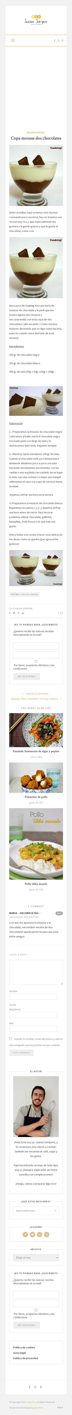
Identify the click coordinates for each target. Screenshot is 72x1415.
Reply (59, 913)
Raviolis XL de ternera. (37, 693)
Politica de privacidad (25, 1358)
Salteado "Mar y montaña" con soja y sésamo (35, 698)
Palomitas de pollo (36, 797)
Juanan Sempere (22, 608)
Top (59, 1407)
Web (11, 1023)
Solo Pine (31, 1402)
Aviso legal (19, 1353)
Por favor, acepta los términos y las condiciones (34, 666)
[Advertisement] (36, 93)
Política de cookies (24, 1347)
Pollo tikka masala (36, 884)
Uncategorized (35, 132)
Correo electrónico (15, 1007)
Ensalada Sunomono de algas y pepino (36, 751)
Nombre (13, 991)
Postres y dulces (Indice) (24, 594)
